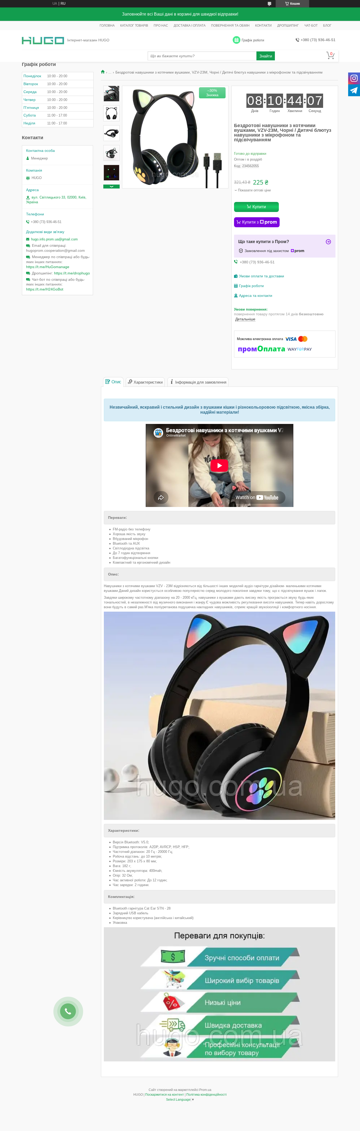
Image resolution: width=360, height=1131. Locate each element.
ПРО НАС (161, 25)
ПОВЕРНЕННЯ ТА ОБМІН (230, 25)
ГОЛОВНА (107, 25)
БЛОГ (327, 25)
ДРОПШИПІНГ (288, 25)
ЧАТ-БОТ (311, 25)
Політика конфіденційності (206, 1094)
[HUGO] (43, 40)
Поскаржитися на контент (164, 1094)
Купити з (250, 222)
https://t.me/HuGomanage (47, 267)
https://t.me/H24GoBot (44, 289)
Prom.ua (205, 1090)
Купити (259, 207)
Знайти (265, 56)
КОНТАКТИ (263, 25)
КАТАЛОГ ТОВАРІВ (134, 25)
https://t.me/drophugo (72, 273)
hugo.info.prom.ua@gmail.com (54, 239)
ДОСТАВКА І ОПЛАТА (190, 25)
